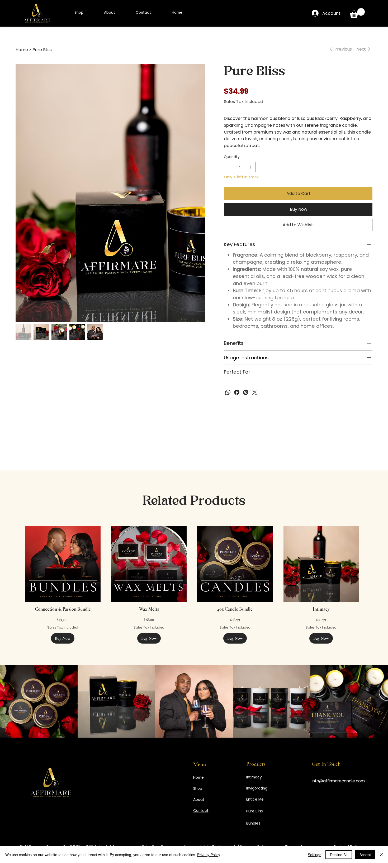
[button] (357, 13)
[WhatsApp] (228, 392)
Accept (365, 854)
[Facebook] (237, 392)
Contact (201, 810)
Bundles (253, 823)
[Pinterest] (246, 392)
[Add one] (250, 167)
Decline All (338, 854)
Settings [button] (314, 854)
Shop (197, 788)
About (198, 799)
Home (198, 777)
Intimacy (254, 777)
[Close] (381, 854)
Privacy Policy (208, 854)
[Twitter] (255, 392)
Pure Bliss (254, 811)
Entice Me (255, 799)
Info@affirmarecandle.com (338, 781)
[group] (192, 585)
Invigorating (256, 788)
